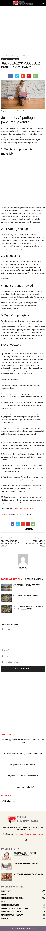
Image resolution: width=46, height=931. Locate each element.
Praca (3, 895)
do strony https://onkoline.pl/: (23, 508)
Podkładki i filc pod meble (12, 898)
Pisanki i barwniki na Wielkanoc (14, 908)
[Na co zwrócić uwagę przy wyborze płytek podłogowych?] (6, 609)
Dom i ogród (5, 59)
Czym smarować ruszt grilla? (23, 787)
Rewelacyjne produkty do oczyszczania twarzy (25, 854)
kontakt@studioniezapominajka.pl (31, 834)
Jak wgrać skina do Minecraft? (27, 864)
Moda (3, 901)
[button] (43, 3)
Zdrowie (4, 919)
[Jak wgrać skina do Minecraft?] (6, 866)
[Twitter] (26, 840)
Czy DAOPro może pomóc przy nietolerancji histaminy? (23, 753)
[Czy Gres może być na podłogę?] (6, 587)
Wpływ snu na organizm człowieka (28, 874)
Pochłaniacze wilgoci (10, 905)
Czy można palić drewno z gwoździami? (23, 776)
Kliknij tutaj (5, 514)
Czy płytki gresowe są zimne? (25, 596)
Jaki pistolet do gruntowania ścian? (23, 765)
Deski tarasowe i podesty (12, 915)
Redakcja (8, 71)
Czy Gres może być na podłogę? (26, 585)
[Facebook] (20, 840)
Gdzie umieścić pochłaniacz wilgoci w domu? (35, 543)
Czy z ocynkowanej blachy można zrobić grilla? (10, 543)
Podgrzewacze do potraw (12, 912)
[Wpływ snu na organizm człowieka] (6, 877)
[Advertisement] (23, 30)
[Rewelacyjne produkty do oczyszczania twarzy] (6, 856)
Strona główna (5, 56)
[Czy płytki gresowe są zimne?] (6, 598)
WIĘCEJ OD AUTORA (34, 579)
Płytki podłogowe (14, 59)
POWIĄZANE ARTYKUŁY (11, 579)
